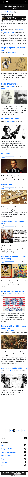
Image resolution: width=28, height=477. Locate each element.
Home (2, 12)
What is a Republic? (5, 154)
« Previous (3, 431)
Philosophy (13, 445)
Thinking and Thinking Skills (13, 449)
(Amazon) (8, 32)
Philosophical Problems (13, 455)
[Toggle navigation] (25, 2)
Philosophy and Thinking (8, 12)
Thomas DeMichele (11, 52)
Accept (17, 473)
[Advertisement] (14, 412)
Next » (25, 431)
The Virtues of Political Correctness (10, 84)
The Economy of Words (6, 184)
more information (10, 473)
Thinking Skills (13, 462)
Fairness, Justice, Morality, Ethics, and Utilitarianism (14, 368)
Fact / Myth (5, 2)
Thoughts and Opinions (6, 188)
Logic (13, 465)
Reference (3, 88)
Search (25, 438)
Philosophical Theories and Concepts (13, 452)
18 (22, 430)
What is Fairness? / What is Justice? (10, 119)
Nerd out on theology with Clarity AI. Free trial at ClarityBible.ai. (14, 7)
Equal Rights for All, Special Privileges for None (12, 291)
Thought (13, 459)
